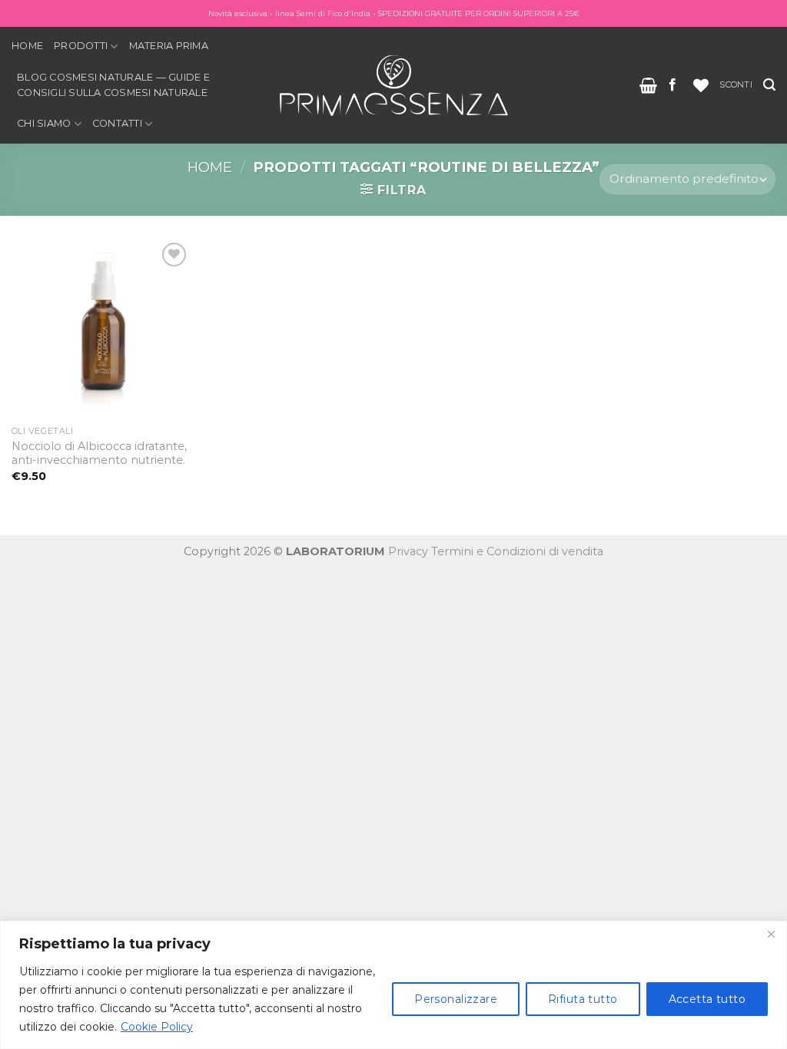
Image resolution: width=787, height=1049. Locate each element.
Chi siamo (44, 123)
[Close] (771, 934)
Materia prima (168, 45)
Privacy (408, 551)
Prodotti (81, 45)
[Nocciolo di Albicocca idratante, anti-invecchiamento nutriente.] (101, 329)
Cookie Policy (157, 1027)
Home (27, 45)
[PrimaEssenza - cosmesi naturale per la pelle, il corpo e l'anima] (393, 84)
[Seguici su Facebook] (672, 85)
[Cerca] (769, 85)
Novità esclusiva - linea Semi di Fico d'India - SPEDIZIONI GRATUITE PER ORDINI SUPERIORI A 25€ (393, 13)
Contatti (117, 123)
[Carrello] (648, 85)
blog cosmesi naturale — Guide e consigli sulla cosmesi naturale (113, 84)
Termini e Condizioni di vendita (517, 551)
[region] (393, 985)
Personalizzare (455, 999)
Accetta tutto (707, 999)
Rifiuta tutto (582, 999)
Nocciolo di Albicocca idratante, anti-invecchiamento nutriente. (99, 453)
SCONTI (735, 84)
